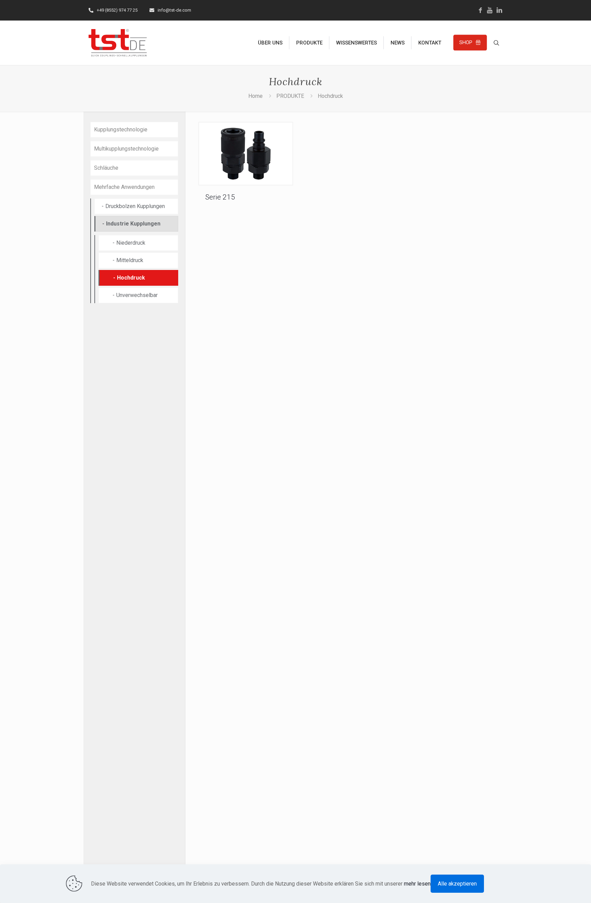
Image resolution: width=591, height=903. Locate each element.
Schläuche (106, 168)
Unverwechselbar (137, 295)
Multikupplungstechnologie (126, 148)
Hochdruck (330, 96)
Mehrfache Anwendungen (124, 187)
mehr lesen (417, 883)
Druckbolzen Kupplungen (135, 206)
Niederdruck (130, 243)
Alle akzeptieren (457, 883)
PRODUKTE (290, 96)
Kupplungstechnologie (120, 129)
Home (255, 96)
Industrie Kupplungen (133, 223)
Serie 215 (220, 197)
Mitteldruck (129, 260)
